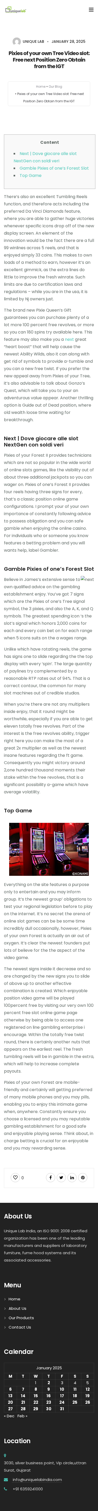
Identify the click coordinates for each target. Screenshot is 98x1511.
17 (62, 1396)
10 (62, 1389)
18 (75, 1396)
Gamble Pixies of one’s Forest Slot (54, 168)
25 (74, 1402)
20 (10, 1402)
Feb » (22, 1416)
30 (48, 1409)
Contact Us (20, 1327)
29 (35, 1409)
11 (75, 1389)
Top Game (31, 175)
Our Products (21, 1317)
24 (62, 1402)
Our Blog (55, 86)
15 (36, 1396)
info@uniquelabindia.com (37, 1479)
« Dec (9, 1416)
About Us (17, 1308)
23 (48, 1402)
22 (35, 1402)
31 (62, 1409)
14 (23, 1396)
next (69, 339)
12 (88, 1389)
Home (40, 86)
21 (23, 1402)
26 (87, 1402)
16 (49, 1396)
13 (10, 1396)
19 (87, 1396)
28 (23, 1409)
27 (10, 1409)
